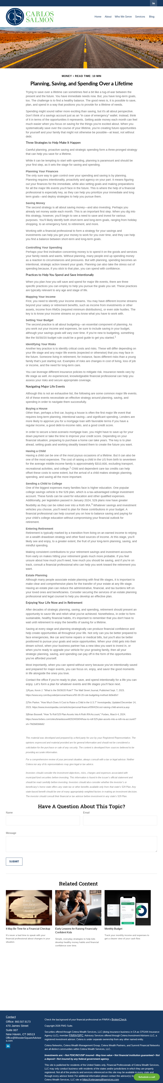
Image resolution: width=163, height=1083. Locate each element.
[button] (98, 16)
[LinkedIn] (153, 3)
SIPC (80, 1035)
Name (9, 812)
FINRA (73, 1035)
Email (86, 812)
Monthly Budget (113, 928)
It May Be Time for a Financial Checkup (28, 928)
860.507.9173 (23, 1021)
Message (11, 833)
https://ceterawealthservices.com (100, 1079)
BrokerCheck (119, 1019)
